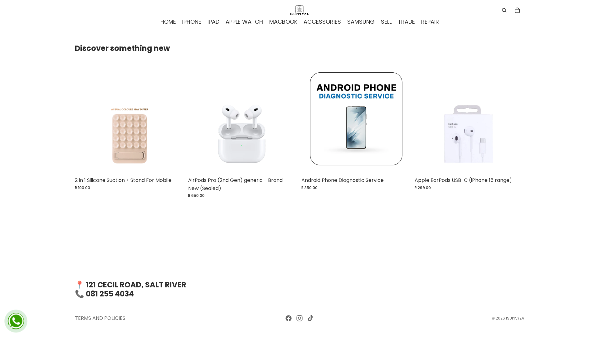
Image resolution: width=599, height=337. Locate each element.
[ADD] (288, 164)
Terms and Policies (100, 318)
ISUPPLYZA (515, 318)
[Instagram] (299, 318)
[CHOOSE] (174, 164)
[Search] (504, 10)
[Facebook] (288, 318)
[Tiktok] (310, 318)
